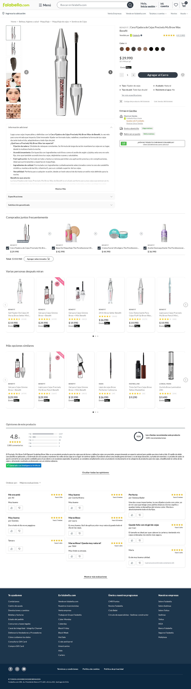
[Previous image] (26, 72)
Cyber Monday (64, 619)
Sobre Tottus (163, 610)
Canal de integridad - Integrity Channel (25, 628)
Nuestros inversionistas (68, 606)
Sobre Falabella (165, 601)
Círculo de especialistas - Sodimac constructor (128, 615)
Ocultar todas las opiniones (95, 472)
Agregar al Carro (157, 75)
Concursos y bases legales (19, 624)
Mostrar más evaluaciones (95, 576)
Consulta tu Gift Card (17, 641)
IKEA (160, 624)
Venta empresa (64, 610)
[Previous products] (5, 305)
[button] (95, 5)
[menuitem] (156, 13)
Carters (61, 655)
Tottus (161, 619)
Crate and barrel (65, 641)
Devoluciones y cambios (18, 610)
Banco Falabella (165, 628)
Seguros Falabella (166, 632)
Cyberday (62, 624)
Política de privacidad (113, 669)
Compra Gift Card (16, 646)
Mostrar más (60, 189)
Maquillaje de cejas (60, 21)
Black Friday (63, 628)
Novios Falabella (115, 606)
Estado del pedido (16, 619)
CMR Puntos (113, 601)
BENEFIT (124, 27)
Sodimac (162, 615)
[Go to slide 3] (97, 336)
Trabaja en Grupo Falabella (70, 615)
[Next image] (110, 72)
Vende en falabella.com (68, 601)
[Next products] (186, 305)
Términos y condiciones (67, 669)
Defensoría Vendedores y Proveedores (25, 632)
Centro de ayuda (15, 606)
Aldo (60, 650)
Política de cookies (91, 669)
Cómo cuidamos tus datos (19, 637)
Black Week (63, 632)
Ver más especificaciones (132, 95)
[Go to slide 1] (93, 336)
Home (13, 21)
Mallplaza (162, 637)
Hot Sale (62, 637)
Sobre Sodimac (164, 606)
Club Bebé (112, 610)
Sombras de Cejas (79, 21)
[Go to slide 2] (95, 336)
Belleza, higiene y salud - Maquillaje (34, 21)
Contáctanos (13, 601)
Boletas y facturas (16, 615)
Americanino (64, 646)
